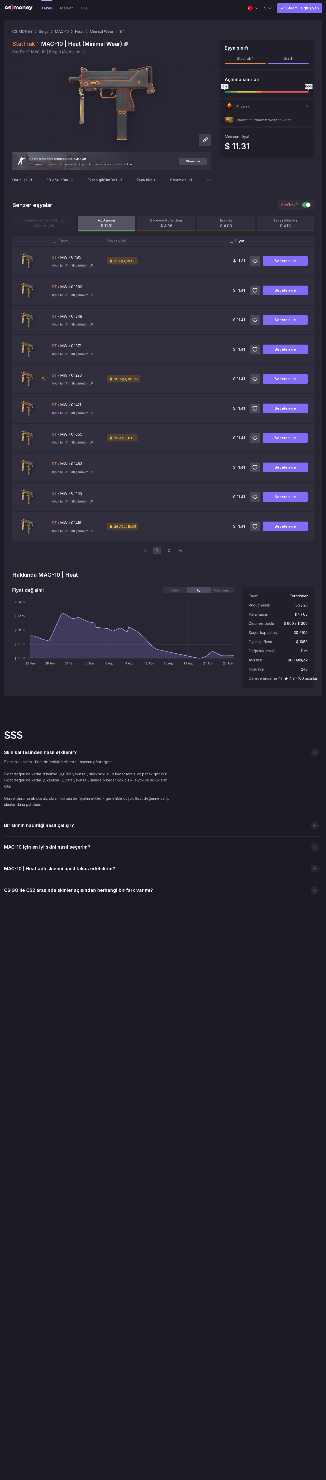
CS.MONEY (22, 31)
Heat (79, 31)
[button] (267, 106)
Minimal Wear (101, 31)
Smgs (44, 31)
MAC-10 (62, 31)
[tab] (175, 590)
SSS (84, 8)
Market (66, 8)
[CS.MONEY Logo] (18, 8)
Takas (46, 8)
